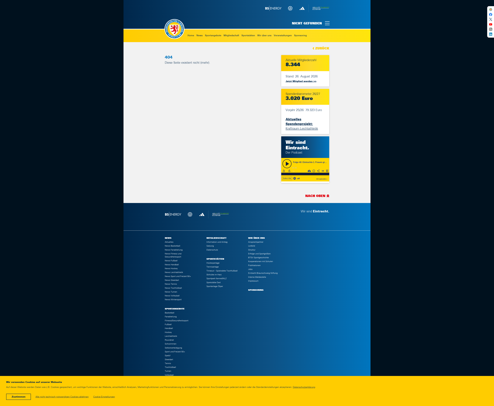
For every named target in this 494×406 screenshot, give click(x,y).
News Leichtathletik (174, 272)
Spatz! (168, 356)
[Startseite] (490, 9)
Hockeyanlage (212, 263)
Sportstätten (248, 35)
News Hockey (171, 268)
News (199, 35)
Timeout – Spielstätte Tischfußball (222, 271)
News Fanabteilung (174, 250)
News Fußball (171, 261)
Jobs (250, 269)
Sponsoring (300, 35)
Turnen (168, 371)
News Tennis (171, 284)
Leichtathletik (171, 336)
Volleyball (169, 375)
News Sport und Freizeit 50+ (178, 276)
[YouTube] (490, 24)
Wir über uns (264, 35)
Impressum (253, 281)
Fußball (168, 324)
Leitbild (251, 246)
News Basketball (172, 246)
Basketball (169, 313)
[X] (490, 19)
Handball (169, 328)
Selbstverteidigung (173, 348)
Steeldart (169, 359)
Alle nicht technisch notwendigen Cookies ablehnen (62, 397)
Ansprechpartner (255, 242)
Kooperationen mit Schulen (260, 261)
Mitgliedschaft (231, 35)
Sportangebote (213, 35)
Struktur (251, 250)
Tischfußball (170, 367)
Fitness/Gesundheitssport (176, 321)
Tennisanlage (212, 267)
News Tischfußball (173, 288)
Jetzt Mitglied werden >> (301, 81)
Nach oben (315, 196)
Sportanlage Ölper (214, 286)
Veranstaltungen (283, 35)
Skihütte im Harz (214, 275)
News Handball (172, 265)
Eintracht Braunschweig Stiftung (263, 273)
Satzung (210, 246)
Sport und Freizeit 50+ (175, 352)
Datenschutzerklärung (304, 387)
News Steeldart (172, 280)
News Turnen (171, 292)
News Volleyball (172, 296)
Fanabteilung (171, 317)
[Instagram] (490, 29)
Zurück (322, 48)
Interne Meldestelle (257, 277)
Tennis (168, 363)
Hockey (168, 332)
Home (191, 35)
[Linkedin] (490, 34)
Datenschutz (212, 250)
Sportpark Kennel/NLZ (216, 278)
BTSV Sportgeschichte (258, 258)
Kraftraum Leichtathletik (302, 124)
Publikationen (254, 265)
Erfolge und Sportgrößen (259, 254)
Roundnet (169, 340)
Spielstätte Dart (213, 282)
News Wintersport (173, 300)
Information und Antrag (216, 242)
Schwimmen (170, 344)
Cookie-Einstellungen (104, 397)
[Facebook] (490, 14)
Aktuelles (169, 242)
